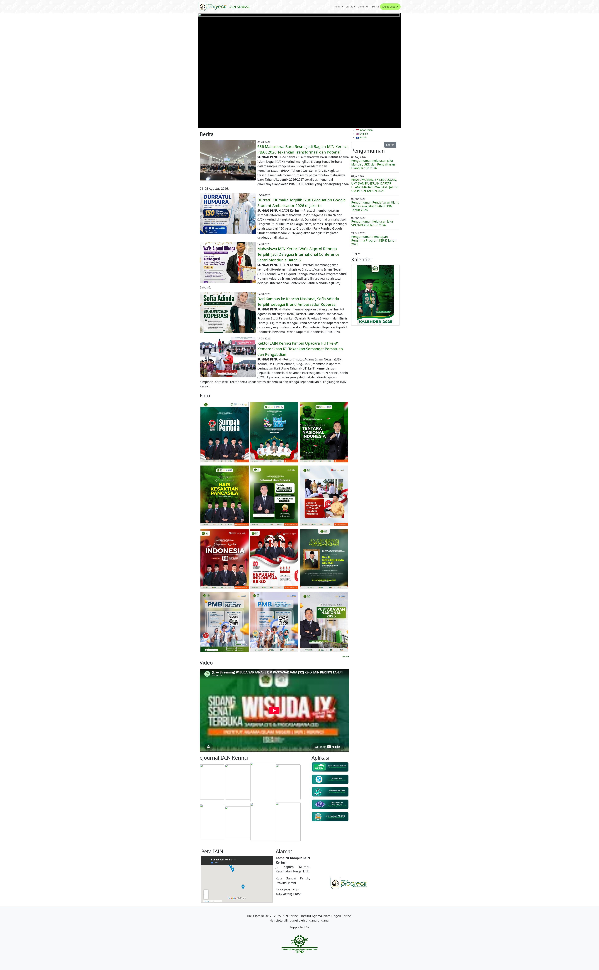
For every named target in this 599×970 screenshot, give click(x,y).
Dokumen (363, 6)
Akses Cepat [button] (389, 6)
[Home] (213, 6)
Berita (375, 6)
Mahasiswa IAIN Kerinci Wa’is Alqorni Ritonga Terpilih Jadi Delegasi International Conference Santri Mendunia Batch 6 (298, 254)
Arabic (363, 137)
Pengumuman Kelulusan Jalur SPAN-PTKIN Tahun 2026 (372, 223)
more (345, 656)
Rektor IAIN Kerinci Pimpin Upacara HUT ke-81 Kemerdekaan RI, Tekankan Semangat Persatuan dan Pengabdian (300, 349)
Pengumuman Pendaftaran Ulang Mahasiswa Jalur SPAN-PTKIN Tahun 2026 (375, 206)
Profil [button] (338, 6)
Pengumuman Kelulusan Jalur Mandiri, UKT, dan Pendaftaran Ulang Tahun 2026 (373, 164)
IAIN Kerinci (239, 6)
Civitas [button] (349, 6)
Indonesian (366, 130)
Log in (356, 253)
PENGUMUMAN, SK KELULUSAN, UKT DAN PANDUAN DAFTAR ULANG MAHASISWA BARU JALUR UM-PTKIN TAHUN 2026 (374, 185)
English (363, 133)
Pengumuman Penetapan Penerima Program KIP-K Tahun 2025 (373, 240)
